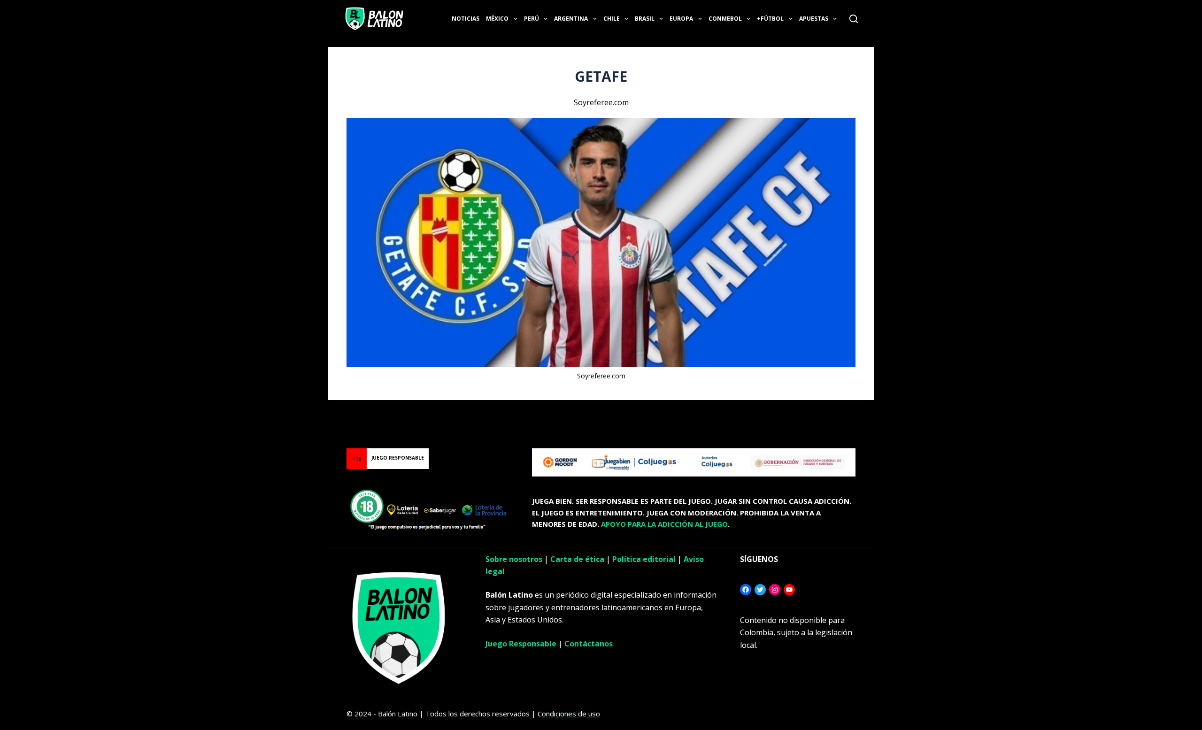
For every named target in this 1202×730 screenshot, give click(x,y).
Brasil (645, 19)
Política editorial (644, 559)
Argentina (571, 19)
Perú (531, 19)
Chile (611, 19)
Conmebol (725, 19)
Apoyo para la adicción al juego (664, 524)
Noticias (465, 19)
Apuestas (813, 19)
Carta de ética (577, 559)
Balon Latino (20, 411)
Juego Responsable (520, 643)
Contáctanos (588, 643)
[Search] (853, 19)
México (497, 19)
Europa (681, 19)
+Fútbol (770, 19)
